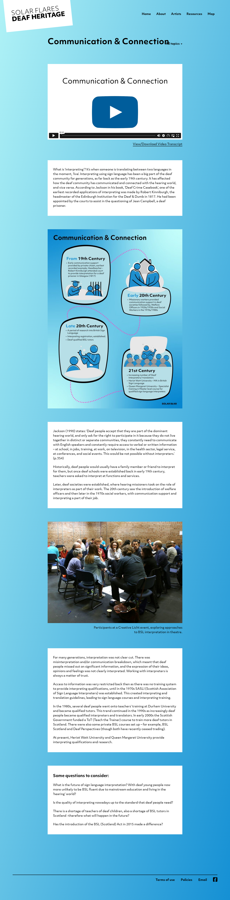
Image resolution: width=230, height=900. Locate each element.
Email (202, 880)
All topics (173, 44)
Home (146, 14)
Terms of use (165, 880)
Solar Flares (38, 14)
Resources (194, 14)
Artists (176, 14)
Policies (186, 880)
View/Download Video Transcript (157, 144)
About (161, 14)
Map (211, 14)
